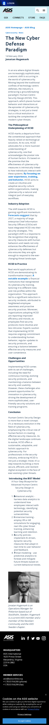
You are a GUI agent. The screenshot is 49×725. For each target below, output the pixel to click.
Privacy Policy (33, 709)
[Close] (46, 695)
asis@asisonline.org (13, 678)
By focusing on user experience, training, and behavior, (24, 176)
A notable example (21, 277)
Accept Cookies (24, 721)
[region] (24, 708)
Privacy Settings (24, 714)
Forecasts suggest (19, 215)
